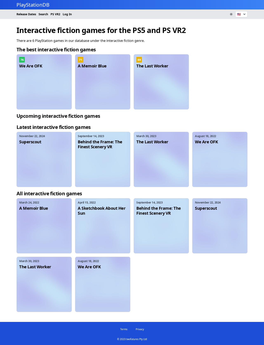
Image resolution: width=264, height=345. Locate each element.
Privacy (140, 329)
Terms (123, 329)
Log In (67, 14)
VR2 (55, 14)
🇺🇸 (239, 14)
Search (43, 14)
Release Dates (26, 14)
